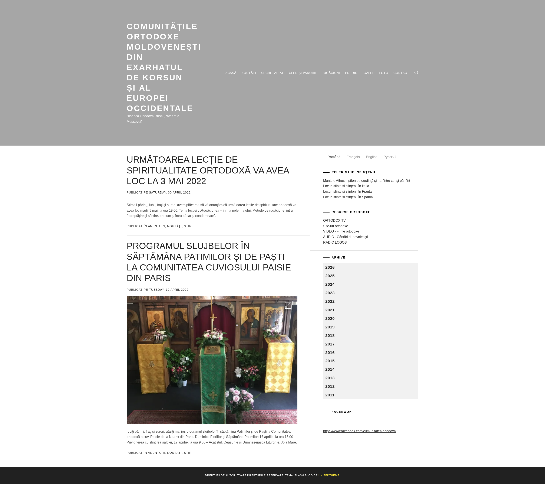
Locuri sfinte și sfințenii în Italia (346, 186)
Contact (401, 73)
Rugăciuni (330, 73)
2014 (330, 369)
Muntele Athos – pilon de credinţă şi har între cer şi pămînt (366, 180)
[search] (416, 73)
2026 (330, 267)
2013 (330, 378)
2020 (330, 318)
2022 (330, 301)
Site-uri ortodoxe (335, 226)
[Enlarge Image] (288, 305)
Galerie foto (376, 73)
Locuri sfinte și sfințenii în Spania (348, 197)
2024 (330, 284)
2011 (329, 395)
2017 (330, 344)
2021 (330, 310)
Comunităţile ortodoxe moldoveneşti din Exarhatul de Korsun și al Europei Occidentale (164, 67)
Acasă (230, 73)
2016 (330, 352)
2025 (330, 276)
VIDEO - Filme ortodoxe (341, 231)
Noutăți (248, 73)
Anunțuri (156, 226)
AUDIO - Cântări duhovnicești (345, 237)
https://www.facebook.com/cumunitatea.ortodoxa (359, 431)
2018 (330, 335)
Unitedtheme (328, 475)
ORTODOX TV (334, 220)
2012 (330, 386)
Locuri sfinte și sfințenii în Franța (347, 191)
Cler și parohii (302, 73)
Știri (188, 226)
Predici (352, 73)
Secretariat (272, 73)
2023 (330, 293)
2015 (330, 361)
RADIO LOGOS (335, 242)
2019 (330, 327)
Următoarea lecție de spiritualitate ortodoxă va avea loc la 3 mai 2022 (208, 170)
